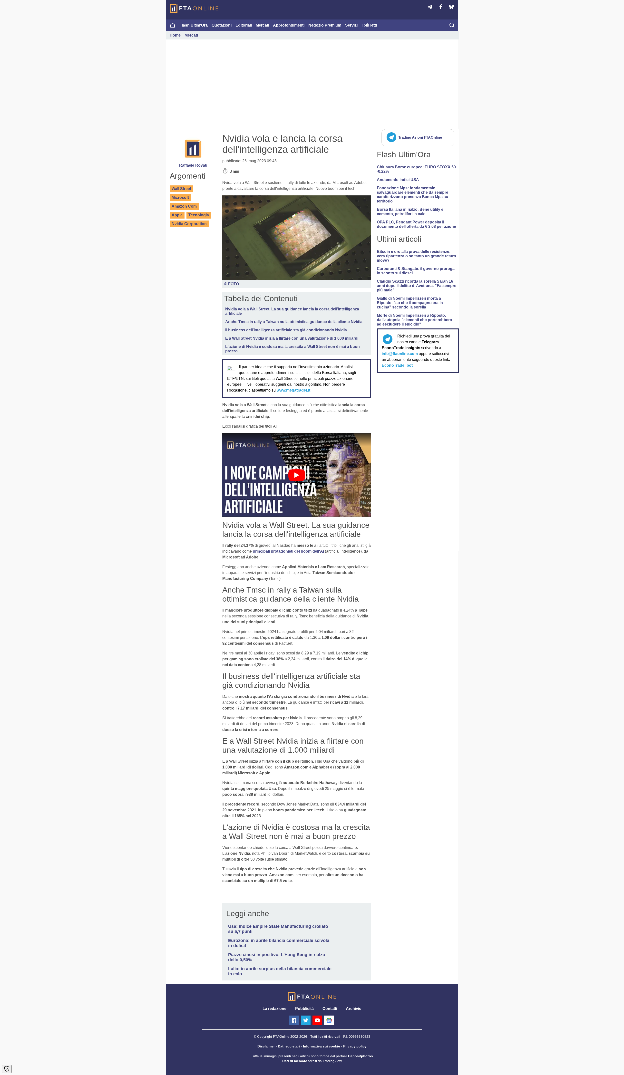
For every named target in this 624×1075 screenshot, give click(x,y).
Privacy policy (355, 1046)
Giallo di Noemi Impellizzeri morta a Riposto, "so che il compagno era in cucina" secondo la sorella (410, 302)
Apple (177, 215)
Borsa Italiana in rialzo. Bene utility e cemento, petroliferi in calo (410, 211)
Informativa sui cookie (321, 1046)
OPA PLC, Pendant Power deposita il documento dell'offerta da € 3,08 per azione (416, 224)
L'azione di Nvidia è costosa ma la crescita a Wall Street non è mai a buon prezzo (292, 349)
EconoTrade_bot (397, 365)
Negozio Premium (324, 25)
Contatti (329, 1009)
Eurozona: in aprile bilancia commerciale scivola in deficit (278, 943)
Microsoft (180, 197)
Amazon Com (184, 206)
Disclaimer (266, 1046)
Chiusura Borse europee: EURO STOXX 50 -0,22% (416, 169)
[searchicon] (452, 25)
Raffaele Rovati (193, 165)
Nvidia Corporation (189, 224)
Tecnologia (198, 215)
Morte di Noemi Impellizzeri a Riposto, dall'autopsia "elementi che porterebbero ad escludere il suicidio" (414, 319)
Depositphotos (360, 1056)
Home (175, 35)
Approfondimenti (288, 25)
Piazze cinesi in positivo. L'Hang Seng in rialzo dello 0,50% (276, 957)
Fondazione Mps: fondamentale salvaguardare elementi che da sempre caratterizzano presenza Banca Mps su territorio (412, 194)
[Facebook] (294, 1020)
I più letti (369, 25)
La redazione (274, 1009)
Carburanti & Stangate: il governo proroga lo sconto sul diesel (416, 271)
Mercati (262, 25)
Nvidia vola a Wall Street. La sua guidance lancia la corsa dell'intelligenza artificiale (292, 311)
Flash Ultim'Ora (193, 25)
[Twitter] (306, 1020)
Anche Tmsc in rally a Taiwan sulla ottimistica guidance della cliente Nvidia (293, 322)
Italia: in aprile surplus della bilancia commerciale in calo (280, 971)
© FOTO (231, 284)
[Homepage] (194, 8)
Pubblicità (304, 1009)
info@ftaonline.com (400, 354)
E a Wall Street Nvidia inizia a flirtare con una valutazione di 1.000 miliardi (291, 338)
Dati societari (289, 1046)
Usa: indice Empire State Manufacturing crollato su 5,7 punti (278, 929)
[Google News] (329, 1020)
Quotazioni (222, 25)
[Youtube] (317, 1020)
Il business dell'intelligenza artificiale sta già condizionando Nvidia (286, 330)
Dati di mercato (294, 1061)
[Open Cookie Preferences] (7, 1069)
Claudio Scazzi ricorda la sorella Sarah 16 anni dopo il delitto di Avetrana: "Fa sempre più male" (416, 285)
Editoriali (243, 25)
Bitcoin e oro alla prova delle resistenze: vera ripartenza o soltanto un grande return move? (416, 256)
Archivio (353, 1009)
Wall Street (181, 189)
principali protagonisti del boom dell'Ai (288, 551)
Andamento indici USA (398, 180)
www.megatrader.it (293, 390)
